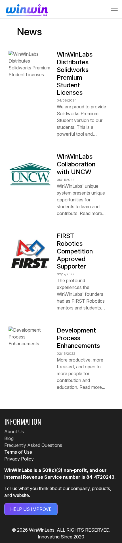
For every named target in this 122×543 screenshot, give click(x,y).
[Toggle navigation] (113, 8)
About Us (14, 431)
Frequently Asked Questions (33, 445)
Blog (9, 438)
